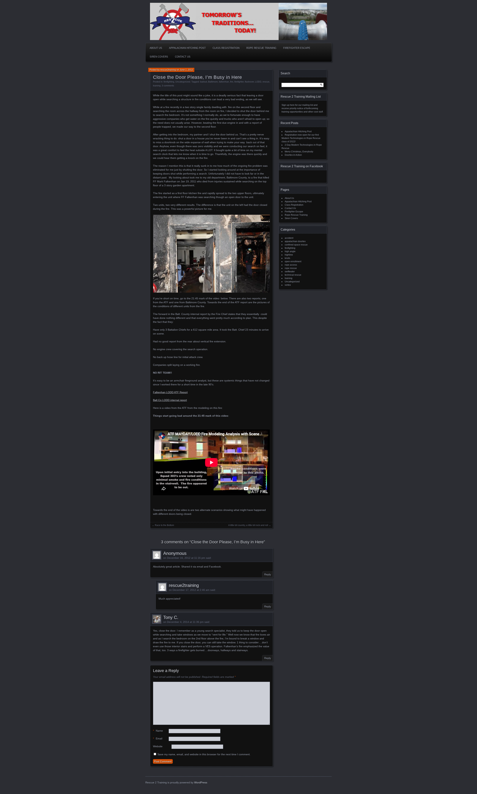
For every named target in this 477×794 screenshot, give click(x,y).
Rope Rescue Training (261, 48)
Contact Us (182, 56)
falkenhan (224, 81)
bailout (203, 81)
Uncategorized (182, 81)
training (157, 85)
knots (287, 258)
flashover (249, 81)
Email (157, 738)
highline (289, 254)
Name (158, 730)
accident (289, 238)
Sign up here (288, 105)
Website (157, 746)
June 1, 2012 (186, 70)
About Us (156, 48)
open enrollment (293, 261)
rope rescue (291, 268)
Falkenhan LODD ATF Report (170, 392)
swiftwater (290, 271)
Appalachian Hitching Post (187, 48)
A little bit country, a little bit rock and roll (248, 525)
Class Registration (226, 48)
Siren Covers (159, 56)
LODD (258, 81)
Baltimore (213, 81)
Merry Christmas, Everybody (299, 151)
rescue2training (168, 70)
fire (231, 81)
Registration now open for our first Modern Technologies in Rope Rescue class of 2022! (301, 138)
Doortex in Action (293, 155)
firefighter (239, 81)
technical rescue (293, 275)
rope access (291, 265)
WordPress (200, 782)
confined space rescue (296, 244)
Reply (267, 574)
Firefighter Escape (296, 48)
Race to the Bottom (164, 525)
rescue (266, 81)
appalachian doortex (295, 241)
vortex (288, 285)
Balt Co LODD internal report (170, 400)
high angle (290, 251)
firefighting (169, 81)
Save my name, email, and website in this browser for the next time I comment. (203, 754)
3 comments (168, 85)
